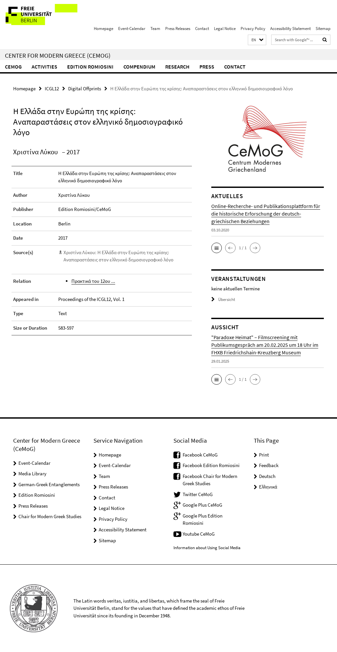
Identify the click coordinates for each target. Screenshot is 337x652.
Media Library (32, 473)
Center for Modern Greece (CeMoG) (58, 55)
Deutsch (267, 476)
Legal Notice (225, 28)
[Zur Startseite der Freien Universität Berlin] (43, 14)
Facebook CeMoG (200, 455)
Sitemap (323, 28)
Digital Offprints (84, 88)
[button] (257, 40)
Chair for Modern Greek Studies (49, 516)
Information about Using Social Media (207, 547)
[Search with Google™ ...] (325, 39)
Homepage (103, 28)
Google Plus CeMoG (202, 505)
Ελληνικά (268, 487)
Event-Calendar (131, 28)
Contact (202, 28)
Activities (44, 66)
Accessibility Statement (290, 28)
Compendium (139, 66)
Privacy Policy (253, 28)
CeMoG (13, 66)
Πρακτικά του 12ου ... (93, 281)
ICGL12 (52, 88)
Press (206, 66)
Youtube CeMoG (199, 534)
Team (155, 28)
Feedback (268, 465)
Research (177, 66)
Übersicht (226, 299)
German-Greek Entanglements (49, 484)
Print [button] (264, 455)
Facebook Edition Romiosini (211, 465)
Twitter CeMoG (198, 494)
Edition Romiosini (90, 66)
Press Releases (177, 28)
